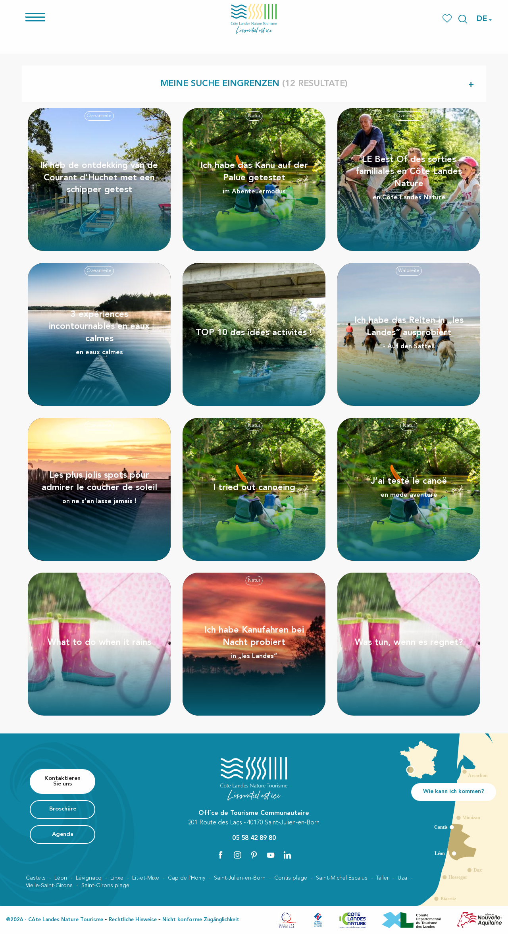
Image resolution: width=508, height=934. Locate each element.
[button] (462, 19)
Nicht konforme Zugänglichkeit (200, 919)
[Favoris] (448, 19)
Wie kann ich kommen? (453, 792)
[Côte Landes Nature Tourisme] (254, 19)
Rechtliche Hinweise (133, 919)
